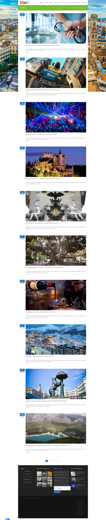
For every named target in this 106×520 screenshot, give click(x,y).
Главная (41, 2)
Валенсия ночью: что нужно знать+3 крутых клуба (41, 134)
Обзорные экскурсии (49, 2)
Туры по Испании (57, 2)
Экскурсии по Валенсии (80, 513)
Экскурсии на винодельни (80, 510)
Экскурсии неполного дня (80, 512)
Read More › (28, 52)
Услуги (80, 509)
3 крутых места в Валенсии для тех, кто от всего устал (43, 89)
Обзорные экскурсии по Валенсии (80, 505)
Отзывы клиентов (80, 506)
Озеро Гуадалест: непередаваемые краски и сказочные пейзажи (46, 445)
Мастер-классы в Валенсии (80, 502)
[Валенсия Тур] (25, 2)
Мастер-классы (66, 2)
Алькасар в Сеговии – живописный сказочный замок (42, 178)
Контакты (83, 2)
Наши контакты (80, 504)
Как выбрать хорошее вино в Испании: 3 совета (41, 312)
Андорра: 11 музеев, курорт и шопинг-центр (39, 356)
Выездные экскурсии (80, 498)
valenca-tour (28, 46)
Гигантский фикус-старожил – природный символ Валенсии (44, 267)
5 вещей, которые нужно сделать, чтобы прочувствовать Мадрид (46, 401)
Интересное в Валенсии (75, 2)
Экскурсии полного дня (80, 514)
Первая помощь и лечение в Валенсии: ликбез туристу (43, 45)
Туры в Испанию (80, 508)
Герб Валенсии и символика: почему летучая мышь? (42, 223)
